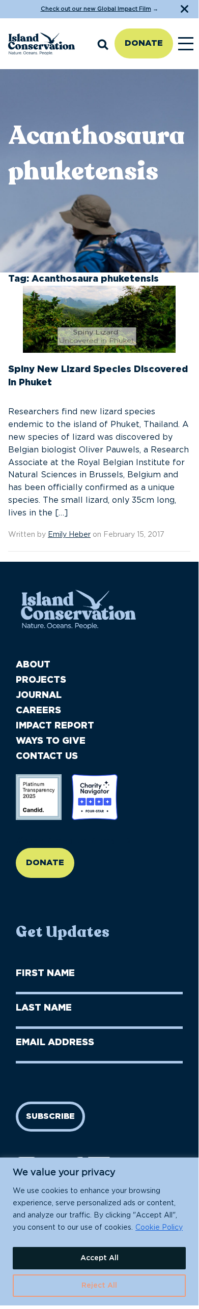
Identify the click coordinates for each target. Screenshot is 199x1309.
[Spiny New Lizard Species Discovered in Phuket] (99, 324)
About (33, 664)
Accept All (99, 1258)
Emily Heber (69, 534)
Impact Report (55, 725)
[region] (99, 1231)
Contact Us (47, 756)
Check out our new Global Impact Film (96, 9)
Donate (144, 43)
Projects (41, 680)
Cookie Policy (159, 1227)
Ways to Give (51, 741)
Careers (38, 710)
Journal (39, 695)
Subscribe (50, 1116)
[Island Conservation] (41, 43)
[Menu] (185, 43)
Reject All (99, 1285)
